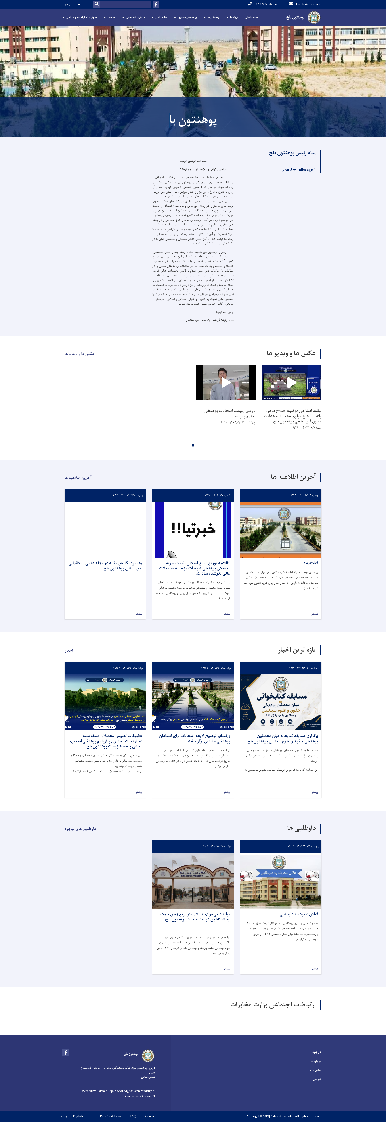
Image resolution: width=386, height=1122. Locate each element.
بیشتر (314, 614)
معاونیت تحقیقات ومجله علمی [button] (81, 17)
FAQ (133, 1116)
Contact (150, 1116)
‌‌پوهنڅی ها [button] (213, 17)
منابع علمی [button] (161, 17)
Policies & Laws (110, 1116)
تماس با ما (315, 1070)
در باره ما (316, 1061)
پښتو (67, 4)
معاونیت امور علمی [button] (135, 17)
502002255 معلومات (265, 4)
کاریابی (317, 1079)
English (81, 4)
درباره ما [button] (234, 17)
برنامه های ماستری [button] (187, 17)
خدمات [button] (111, 17)
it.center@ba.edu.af (308, 4)
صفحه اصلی (251, 17)
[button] (193, 445)
